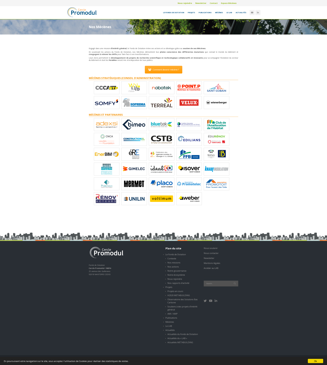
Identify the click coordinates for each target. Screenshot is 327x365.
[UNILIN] (134, 198)
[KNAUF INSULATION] (216, 169)
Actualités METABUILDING (180, 342)
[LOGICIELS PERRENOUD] (106, 183)
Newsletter (200, 3)
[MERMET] (134, 183)
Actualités (241, 12)
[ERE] (134, 154)
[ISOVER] (189, 169)
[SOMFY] (106, 102)
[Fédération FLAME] (161, 154)
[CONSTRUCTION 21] (134, 139)
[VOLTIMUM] (161, 198)
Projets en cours (175, 291)
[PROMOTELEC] (189, 183)
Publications (205, 12)
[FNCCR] (106, 169)
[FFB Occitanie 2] (216, 154)
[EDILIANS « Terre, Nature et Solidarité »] (189, 139)
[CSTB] (161, 139)
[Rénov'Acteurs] (106, 198)
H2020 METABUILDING (178, 295)
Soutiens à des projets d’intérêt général (182, 308)
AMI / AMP (172, 313)
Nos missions (173, 262)
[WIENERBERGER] (216, 102)
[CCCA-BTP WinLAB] (134, 87)
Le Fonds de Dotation (173, 12)
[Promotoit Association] (216, 183)
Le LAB (229, 12)
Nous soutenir (211, 248)
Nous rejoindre (185, 3)
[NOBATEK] (161, 87)
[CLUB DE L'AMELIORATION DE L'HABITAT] (216, 124)
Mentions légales (212, 263)
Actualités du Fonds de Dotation (182, 334)
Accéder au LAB (211, 268)
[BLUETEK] (161, 124)
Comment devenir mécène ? (166, 69)
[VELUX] (189, 102)
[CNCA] (106, 139)
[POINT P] (189, 87)
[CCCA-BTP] (106, 87)
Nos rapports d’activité (178, 283)
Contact (214, 3)
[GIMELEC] (134, 169)
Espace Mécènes (229, 3)
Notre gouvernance (176, 270)
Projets (191, 12)
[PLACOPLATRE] (161, 183)
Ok (315, 361)
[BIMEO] (134, 124)
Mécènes (219, 12)
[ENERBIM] (106, 154)
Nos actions (173, 266)
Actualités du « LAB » (177, 338)
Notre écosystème (176, 274)
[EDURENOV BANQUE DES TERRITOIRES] (216, 139)
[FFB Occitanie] (189, 154)
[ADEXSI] (106, 124)
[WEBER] (189, 198)
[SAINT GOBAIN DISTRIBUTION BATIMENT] (216, 87)
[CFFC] (189, 124)
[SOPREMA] (134, 102)
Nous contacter (211, 253)
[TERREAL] (161, 102)
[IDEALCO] (161, 169)
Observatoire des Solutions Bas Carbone (182, 301)
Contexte (171, 258)
